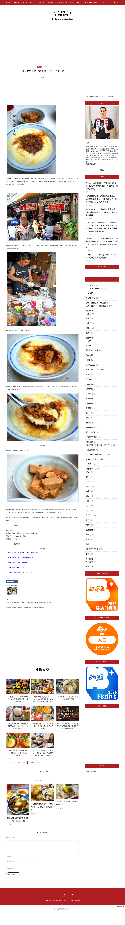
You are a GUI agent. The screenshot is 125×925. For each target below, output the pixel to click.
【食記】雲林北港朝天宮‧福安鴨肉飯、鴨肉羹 (19, 557)
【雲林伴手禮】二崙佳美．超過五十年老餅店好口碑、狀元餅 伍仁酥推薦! (42, 726)
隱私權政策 (67, 909)
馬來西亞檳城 (91, 437)
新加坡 (88, 345)
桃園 (87, 525)
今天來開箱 (90, 298)
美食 (24, 762)
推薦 (19, 762)
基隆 (87, 496)
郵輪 (87, 418)
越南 (87, 413)
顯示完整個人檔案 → (91, 164)
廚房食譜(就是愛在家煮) (21, 2)
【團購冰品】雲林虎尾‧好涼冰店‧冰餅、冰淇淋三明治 (22, 552)
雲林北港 (11, 178)
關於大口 (8, 2)
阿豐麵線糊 (31, 762)
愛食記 (88, 515)
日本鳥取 (89, 398)
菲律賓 (88, 408)
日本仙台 (89, 360)
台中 (87, 477)
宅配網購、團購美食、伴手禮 (97, 445)
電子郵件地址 (10, 862)
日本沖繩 (89, 384)
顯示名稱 (9, 856)
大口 (8, 599)
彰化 (87, 510)
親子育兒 (89, 559)
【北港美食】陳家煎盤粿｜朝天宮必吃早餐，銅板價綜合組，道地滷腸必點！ (42, 807)
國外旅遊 (89, 338)
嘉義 (87, 491)
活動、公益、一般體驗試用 (96, 306)
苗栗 (87, 535)
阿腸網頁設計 (121, 906)
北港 (8, 762)
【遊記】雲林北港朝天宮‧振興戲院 (16, 562)
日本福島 (89, 389)
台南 (87, 486)
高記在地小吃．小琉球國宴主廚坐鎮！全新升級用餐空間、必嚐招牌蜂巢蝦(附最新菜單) (101, 212)
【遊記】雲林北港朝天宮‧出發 (15, 567)
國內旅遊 (89, 311)
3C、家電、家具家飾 (94, 288)
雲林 (39, 66)
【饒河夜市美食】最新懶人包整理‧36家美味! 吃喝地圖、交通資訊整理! (18, 699)
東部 (87, 328)
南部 (87, 323)
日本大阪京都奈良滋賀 (94, 369)
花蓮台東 (89, 530)
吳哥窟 (88, 341)
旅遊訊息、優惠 (91, 350)
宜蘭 (87, 501)
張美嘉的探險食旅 (90, 771)
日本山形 (89, 374)
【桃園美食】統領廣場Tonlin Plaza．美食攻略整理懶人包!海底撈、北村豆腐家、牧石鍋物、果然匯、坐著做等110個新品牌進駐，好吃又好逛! (43, 701)
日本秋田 (89, 394)
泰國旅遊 (89, 403)
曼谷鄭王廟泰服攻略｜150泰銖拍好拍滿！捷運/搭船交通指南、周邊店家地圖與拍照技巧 (101, 186)
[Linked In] (47, 771)
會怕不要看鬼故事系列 (94, 459)
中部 (87, 314)
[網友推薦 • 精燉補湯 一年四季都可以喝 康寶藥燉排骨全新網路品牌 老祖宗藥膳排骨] (67, 721)
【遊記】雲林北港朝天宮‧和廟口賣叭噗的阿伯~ (20, 572)
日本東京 (89, 379)
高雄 (87, 554)
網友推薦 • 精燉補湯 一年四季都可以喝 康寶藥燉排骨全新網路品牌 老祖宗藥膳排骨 (67, 726)
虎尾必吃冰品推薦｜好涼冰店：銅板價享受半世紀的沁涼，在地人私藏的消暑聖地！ (18, 726)
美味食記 (89, 469)
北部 (87, 318)
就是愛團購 (90, 450)
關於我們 (57, 909)
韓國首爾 (89, 427)
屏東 (87, 506)
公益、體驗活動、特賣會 (95, 303)
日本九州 (89, 355)
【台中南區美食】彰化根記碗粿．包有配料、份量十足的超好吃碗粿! (18, 753)
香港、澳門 (90, 432)
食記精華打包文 (91, 549)
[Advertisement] (42, 639)
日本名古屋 (90, 365)
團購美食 (89, 442)
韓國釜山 (89, 423)
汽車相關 (89, 293)
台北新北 (89, 481)
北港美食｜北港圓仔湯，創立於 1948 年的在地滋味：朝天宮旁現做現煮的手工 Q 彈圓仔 (43, 753)
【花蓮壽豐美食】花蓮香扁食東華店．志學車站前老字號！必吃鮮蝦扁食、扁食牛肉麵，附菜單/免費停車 (101, 199)
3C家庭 (88, 285)
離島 (87, 333)
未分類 (88, 464)
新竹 (87, 520)
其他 (103, 2)
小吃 (14, 762)
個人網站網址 (10, 868)
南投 (87, 472)
